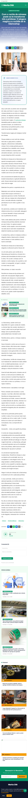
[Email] (18, 48)
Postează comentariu (7, 558)
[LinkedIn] (15, 48)
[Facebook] (7, 48)
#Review (4, 521)
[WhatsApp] (12, 48)
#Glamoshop (21, 521)
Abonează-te (22, 776)
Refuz (3, 795)
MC (11, 42)
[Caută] (26, 5)
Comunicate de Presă (14, 10)
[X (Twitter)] (10, 48)
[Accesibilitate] (25, 790)
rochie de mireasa (20, 120)
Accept (9, 795)
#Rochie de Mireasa (12, 521)
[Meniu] (2, 5)
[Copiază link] (21, 48)
